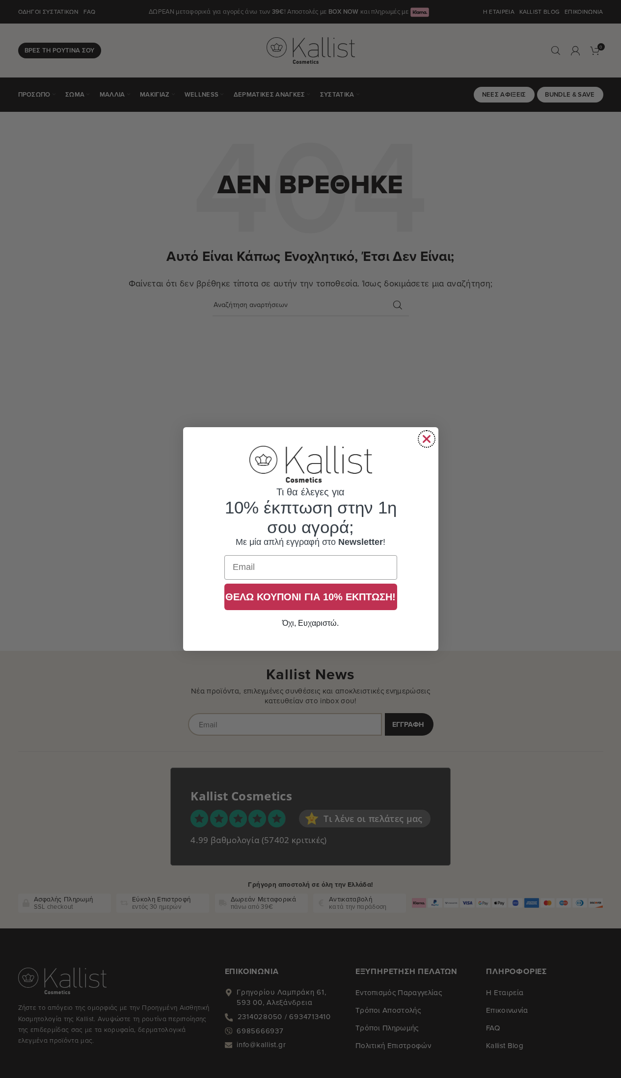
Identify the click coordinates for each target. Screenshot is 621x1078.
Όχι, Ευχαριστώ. (310, 623)
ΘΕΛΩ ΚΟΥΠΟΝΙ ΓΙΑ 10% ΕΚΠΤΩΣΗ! (310, 596)
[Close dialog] (426, 439)
